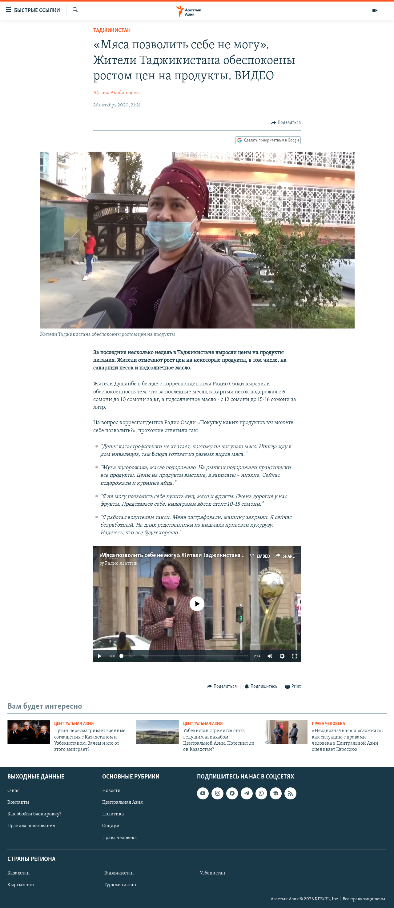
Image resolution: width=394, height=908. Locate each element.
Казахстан (18, 873)
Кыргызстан (20, 884)
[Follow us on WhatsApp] (261, 793)
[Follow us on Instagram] (217, 793)
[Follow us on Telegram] (246, 793)
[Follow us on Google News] (276, 793)
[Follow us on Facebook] (232, 793)
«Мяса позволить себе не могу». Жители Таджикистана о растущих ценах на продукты (210, 555)
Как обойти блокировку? (34, 814)
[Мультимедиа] (375, 10)
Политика (113, 814)
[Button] (286, 123)
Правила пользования (31, 825)
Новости (111, 790)
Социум (110, 825)
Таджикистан (112, 31)
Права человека (328, 724)
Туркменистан (120, 884)
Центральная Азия (74, 724)
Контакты (18, 802)
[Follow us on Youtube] (203, 793)
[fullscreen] (294, 656)
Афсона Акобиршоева (117, 92)
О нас (13, 790)
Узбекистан (212, 873)
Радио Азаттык (121, 563)
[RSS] (290, 793)
